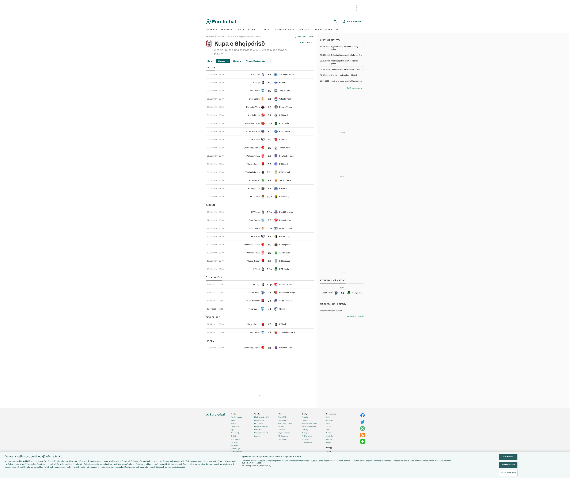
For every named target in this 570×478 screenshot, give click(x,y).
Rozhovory (306, 439)
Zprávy (211, 61)
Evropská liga (235, 449)
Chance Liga (235, 433)
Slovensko (329, 420)
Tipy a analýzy (307, 442)
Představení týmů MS (261, 417)
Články (304, 414)
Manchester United (285, 423)
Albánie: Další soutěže (256, 61)
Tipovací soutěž (322, 30)
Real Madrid (282, 439)
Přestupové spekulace (262, 433)
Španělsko (329, 436)
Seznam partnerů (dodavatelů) (256, 466)
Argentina (329, 439)
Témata (257, 414)
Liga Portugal (235, 439)
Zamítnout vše (508, 465)
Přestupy (226, 30)
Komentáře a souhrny (309, 423)
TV (337, 30)
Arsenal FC (282, 417)
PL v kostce (258, 423)
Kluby (251, 30)
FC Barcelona (283, 436)
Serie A (233, 423)
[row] (260, 75)
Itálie (327, 430)
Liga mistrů (234, 445)
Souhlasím (508, 457)
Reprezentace (283, 30)
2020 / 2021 (305, 42)
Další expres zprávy (355, 88)
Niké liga (233, 436)
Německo (329, 433)
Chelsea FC (282, 420)
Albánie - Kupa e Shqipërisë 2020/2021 (240, 37)
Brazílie (328, 442)
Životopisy (305, 433)
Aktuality (305, 417)
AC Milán (281, 426)
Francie (328, 426)
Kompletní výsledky (355, 316)
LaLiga (233, 420)
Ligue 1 (233, 430)
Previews (305, 420)
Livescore (303, 30)
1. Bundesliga (235, 426)
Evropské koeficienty (261, 426)
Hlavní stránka (211, 37)
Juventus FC (282, 430)
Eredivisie (234, 442)
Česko (328, 417)
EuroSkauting (259, 420)
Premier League (236, 417)
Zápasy (240, 30)
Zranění (257, 436)
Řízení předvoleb (508, 473)
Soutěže (210, 30)
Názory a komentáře (309, 426)
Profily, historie (307, 436)
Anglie (328, 423)
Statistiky (237, 61)
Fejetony (305, 430)
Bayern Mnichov (284, 433)
